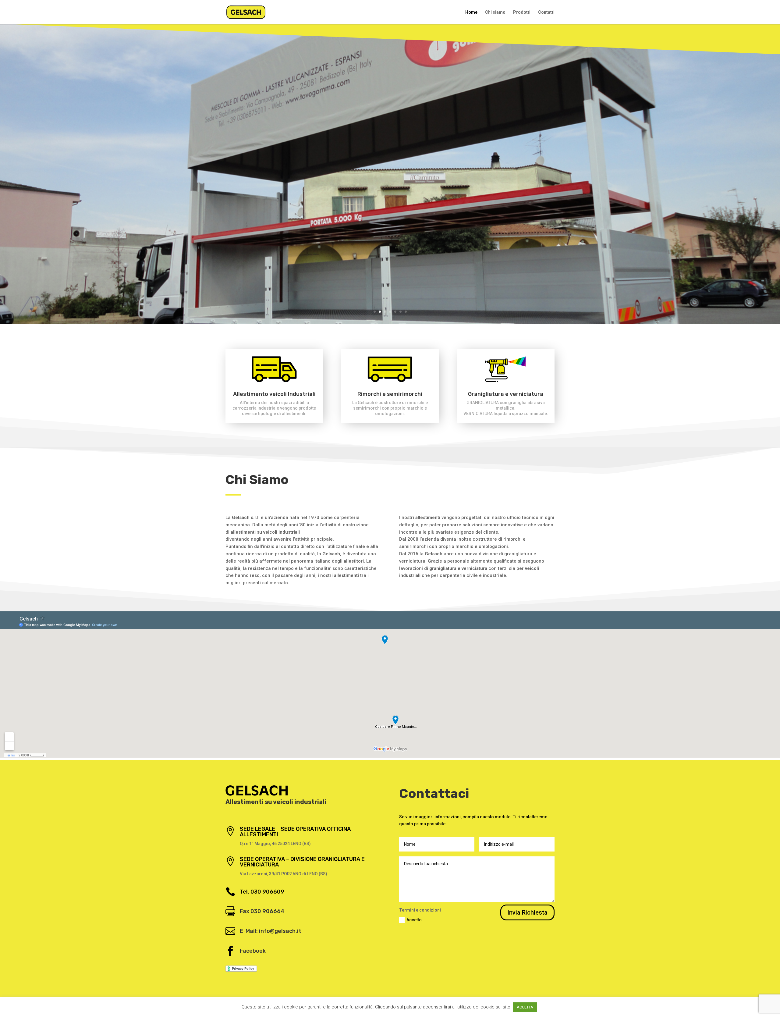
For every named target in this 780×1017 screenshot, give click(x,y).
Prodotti (521, 12)
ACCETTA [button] (525, 1007)
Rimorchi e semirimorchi (389, 394)
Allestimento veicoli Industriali (274, 394)
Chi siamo (495, 12)
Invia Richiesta (527, 912)
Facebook (253, 951)
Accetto (414, 919)
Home (471, 12)
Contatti (546, 12)
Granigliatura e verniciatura (505, 394)
